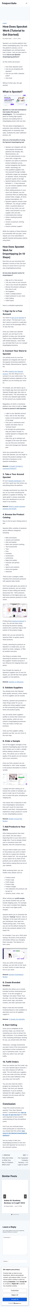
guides (5, 23)
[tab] (11, 1214)
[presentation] (15, 1188)
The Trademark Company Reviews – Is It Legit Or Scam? (23, 1160)
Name (6, 1261)
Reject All (15, 1295)
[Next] (25, 1196)
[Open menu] (26, 3)
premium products (18, 621)
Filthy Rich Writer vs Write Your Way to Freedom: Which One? (7, 1160)
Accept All (14, 1299)
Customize (14, 1290)
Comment (7, 1237)
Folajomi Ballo (8, 38)
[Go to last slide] (4, 1196)
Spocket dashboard (15, 481)
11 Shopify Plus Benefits (17, 1019)
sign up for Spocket (17, 318)
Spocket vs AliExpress (16, 682)
